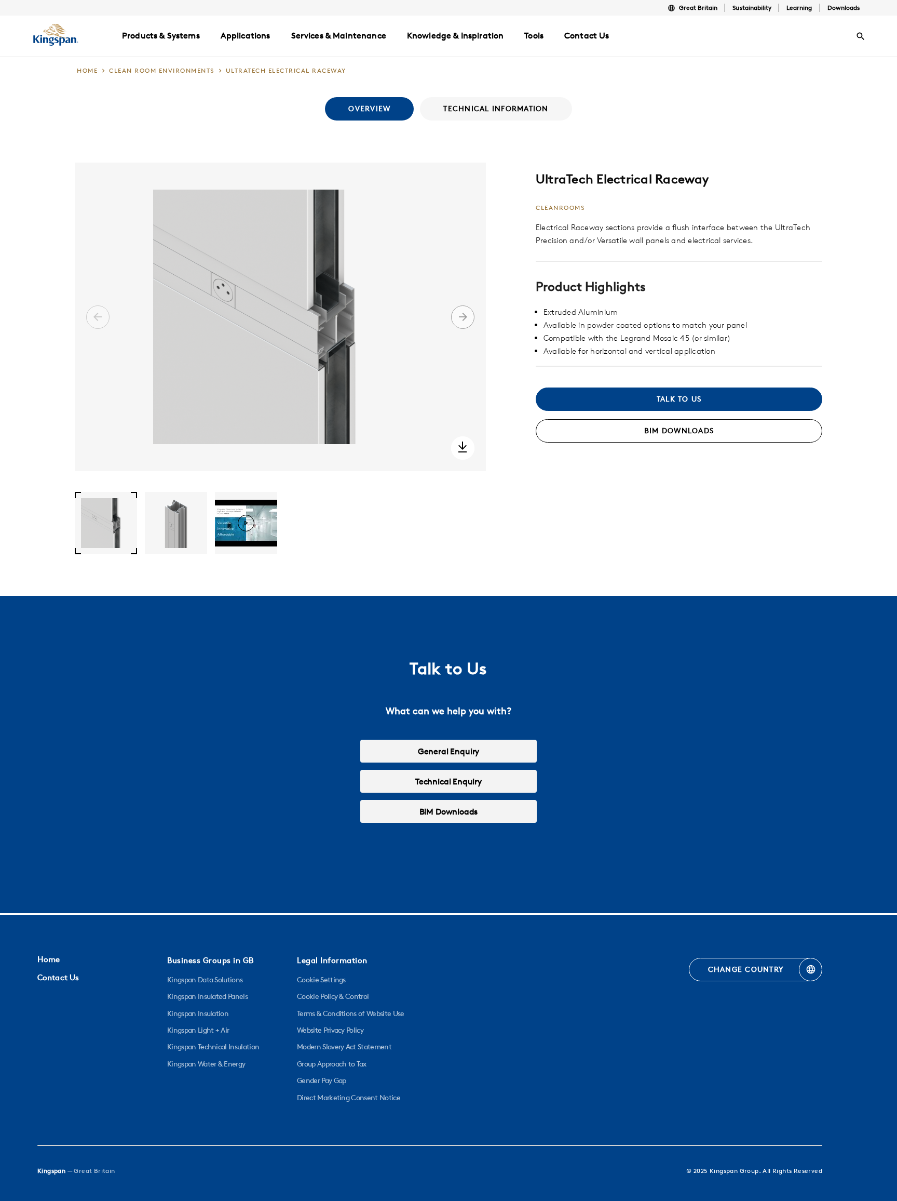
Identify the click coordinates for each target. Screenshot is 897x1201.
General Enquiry (448, 751)
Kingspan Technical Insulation (213, 1046)
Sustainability (751, 7)
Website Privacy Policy (330, 1030)
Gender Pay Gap (321, 1080)
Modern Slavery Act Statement (344, 1046)
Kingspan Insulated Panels (207, 996)
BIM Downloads (448, 811)
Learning (799, 7)
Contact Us (58, 977)
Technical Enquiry (448, 781)
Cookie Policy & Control (333, 996)
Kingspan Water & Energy (206, 1064)
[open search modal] (860, 36)
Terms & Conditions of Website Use (350, 1013)
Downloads (843, 7)
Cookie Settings (321, 979)
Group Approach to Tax (331, 1064)
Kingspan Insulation (197, 1013)
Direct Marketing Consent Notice (348, 1097)
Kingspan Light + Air (198, 1030)
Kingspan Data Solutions (204, 979)
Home (48, 959)
